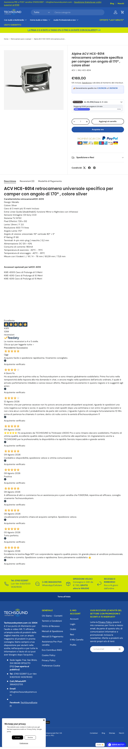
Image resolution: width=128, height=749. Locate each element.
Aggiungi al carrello (107, 121)
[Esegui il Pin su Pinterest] (94, 167)
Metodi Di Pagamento (52, 636)
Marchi (121, 3)
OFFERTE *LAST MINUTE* (112, 20)
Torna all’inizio (64, 596)
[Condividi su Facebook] (89, 167)
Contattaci (94, 733)
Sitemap (112, 733)
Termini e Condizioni (52, 621)
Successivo (22, 347)
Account (74, 619)
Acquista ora (98, 129)
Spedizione (87, 83)
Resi (72, 634)
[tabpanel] (64, 233)
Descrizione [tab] (10, 181)
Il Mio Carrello (76, 639)
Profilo (73, 645)
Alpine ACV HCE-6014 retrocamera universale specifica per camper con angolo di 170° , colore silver (50, 39)
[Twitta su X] (84, 167)
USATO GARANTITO (12, 24)
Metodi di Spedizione (52, 631)
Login (72, 624)
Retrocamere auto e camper (21, 39)
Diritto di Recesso (51, 626)
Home (6, 39)
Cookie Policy (48, 655)
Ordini (73, 629)
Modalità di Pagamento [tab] (50, 181)
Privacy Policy (49, 660)
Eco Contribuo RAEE (52, 650)
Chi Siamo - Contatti (52, 615)
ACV (73, 70)
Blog (112, 3)
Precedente (10, 347)
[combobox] (67, 12)
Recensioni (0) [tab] (27, 181)
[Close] (44, 720)
